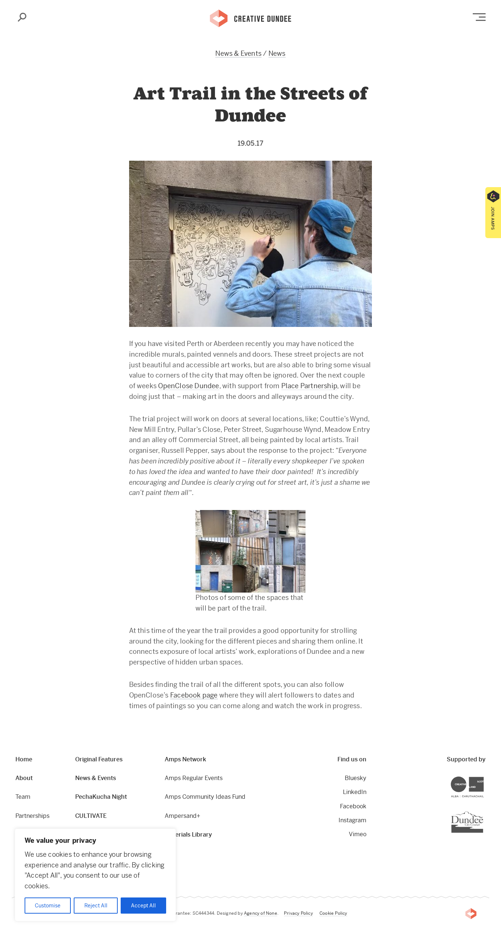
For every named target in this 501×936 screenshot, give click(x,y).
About (24, 778)
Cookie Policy (333, 913)
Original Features (98, 759)
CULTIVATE (91, 816)
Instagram (352, 820)
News (277, 53)
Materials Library (188, 834)
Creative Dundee (250, 17)
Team (22, 797)
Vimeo (357, 834)
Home (23, 759)
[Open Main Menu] (479, 17)
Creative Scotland (484, 777)
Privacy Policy (298, 913)
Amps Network (185, 759)
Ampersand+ (182, 816)
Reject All (95, 905)
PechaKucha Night (101, 797)
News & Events (238, 53)
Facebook (353, 806)
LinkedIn (354, 792)
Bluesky (355, 778)
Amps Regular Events (194, 778)
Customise (48, 905)
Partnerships (32, 816)
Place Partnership (309, 386)
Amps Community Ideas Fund (205, 797)
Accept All (143, 905)
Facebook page (194, 695)
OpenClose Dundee (188, 386)
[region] (95, 874)
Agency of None (260, 913)
